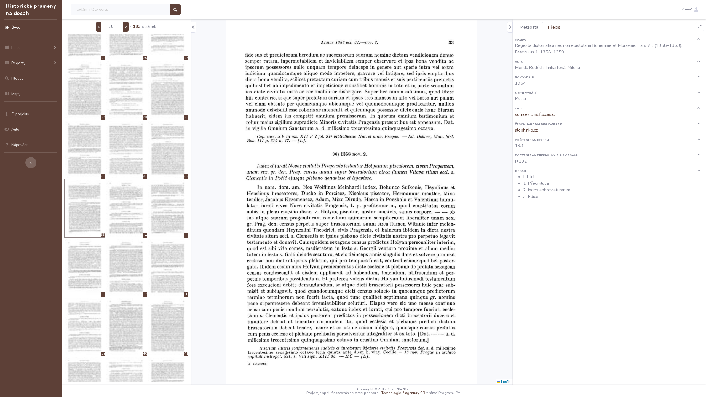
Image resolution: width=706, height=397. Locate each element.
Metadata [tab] (529, 27)
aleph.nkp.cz (526, 130)
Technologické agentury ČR (403, 392)
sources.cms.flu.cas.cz (535, 114)
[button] (690, 9)
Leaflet (505, 381)
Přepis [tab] (554, 27)
